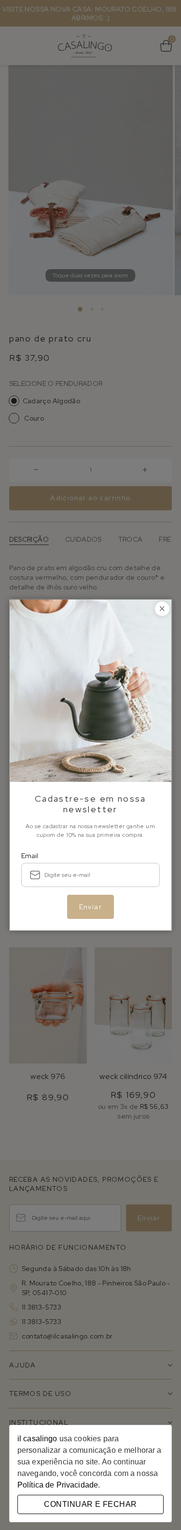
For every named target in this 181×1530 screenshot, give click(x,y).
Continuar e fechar (90, 1504)
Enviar (90, 906)
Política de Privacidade (57, 1485)
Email (29, 855)
